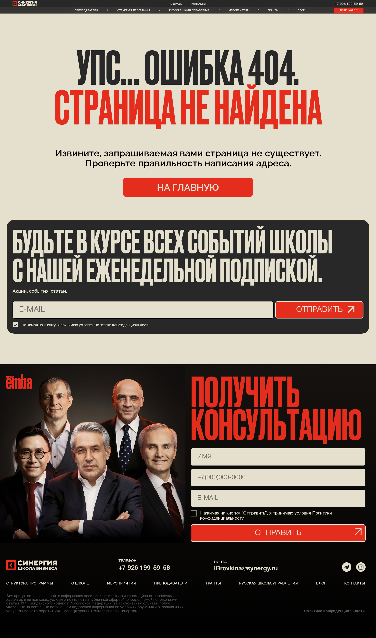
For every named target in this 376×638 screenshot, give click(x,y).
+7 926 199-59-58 (349, 3)
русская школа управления (189, 10)
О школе (176, 4)
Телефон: (127, 560)
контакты (199, 4)
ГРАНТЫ (273, 10)
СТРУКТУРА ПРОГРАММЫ (133, 10)
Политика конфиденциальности (334, 611)
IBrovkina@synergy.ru (246, 569)
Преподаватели (86, 10)
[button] (348, 10)
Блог (301, 10)
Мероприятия (239, 10)
